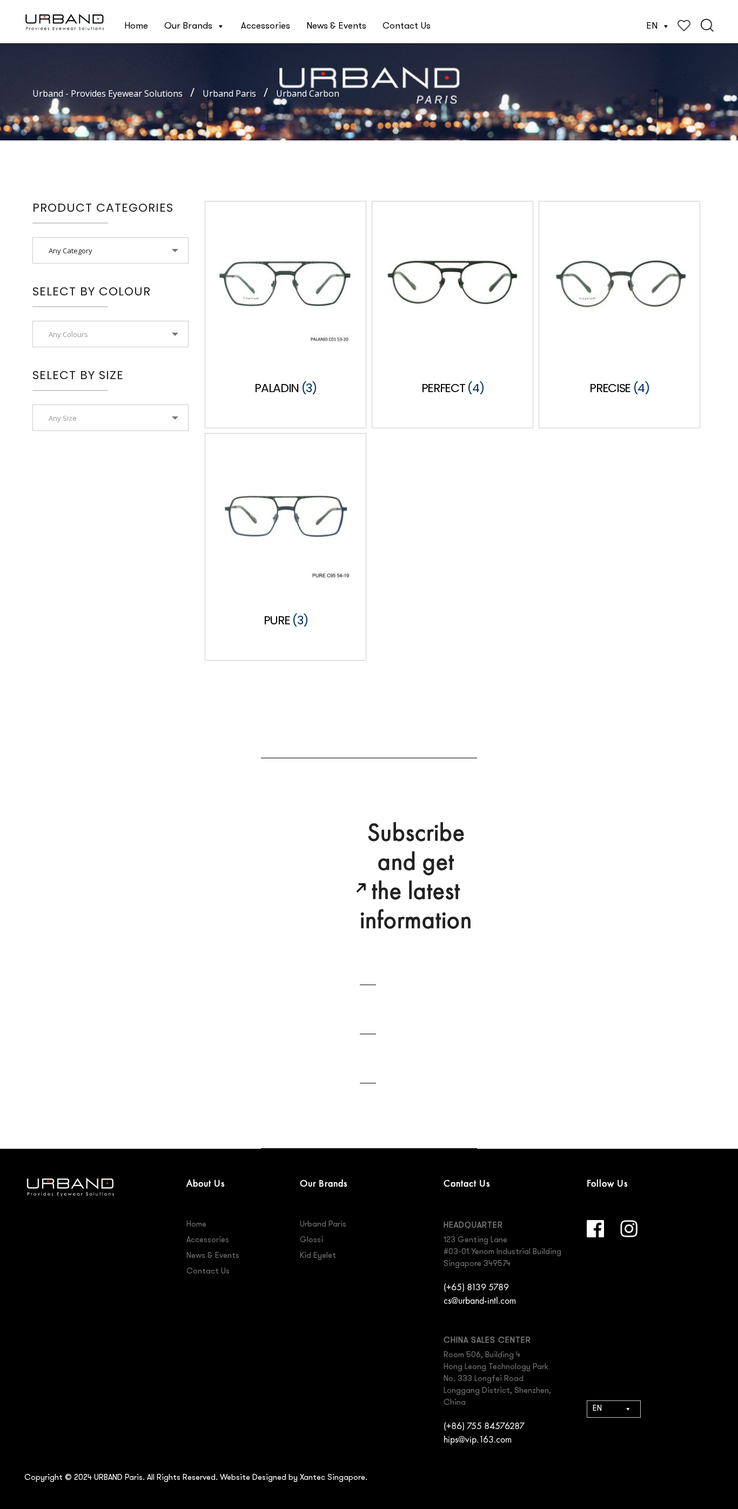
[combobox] (110, 250)
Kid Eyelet (318, 1256)
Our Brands (188, 26)
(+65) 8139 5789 (476, 1287)
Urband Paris (323, 1225)
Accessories (265, 26)
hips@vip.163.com (478, 1439)
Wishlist (683, 25)
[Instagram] (629, 1228)
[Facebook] (595, 1228)
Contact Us (407, 26)
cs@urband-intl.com (480, 1300)
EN (652, 26)
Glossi (311, 1240)
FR (596, 1465)
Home (136, 26)
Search (707, 25)
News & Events (336, 26)
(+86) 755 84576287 (484, 1425)
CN (597, 1444)
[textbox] (110, 334)
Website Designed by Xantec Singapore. (293, 1478)
